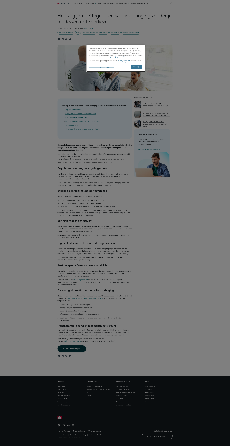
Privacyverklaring (121, 62)
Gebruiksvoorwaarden (124, 60)
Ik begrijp (136, 67)
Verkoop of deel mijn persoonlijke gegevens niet (112, 57)
